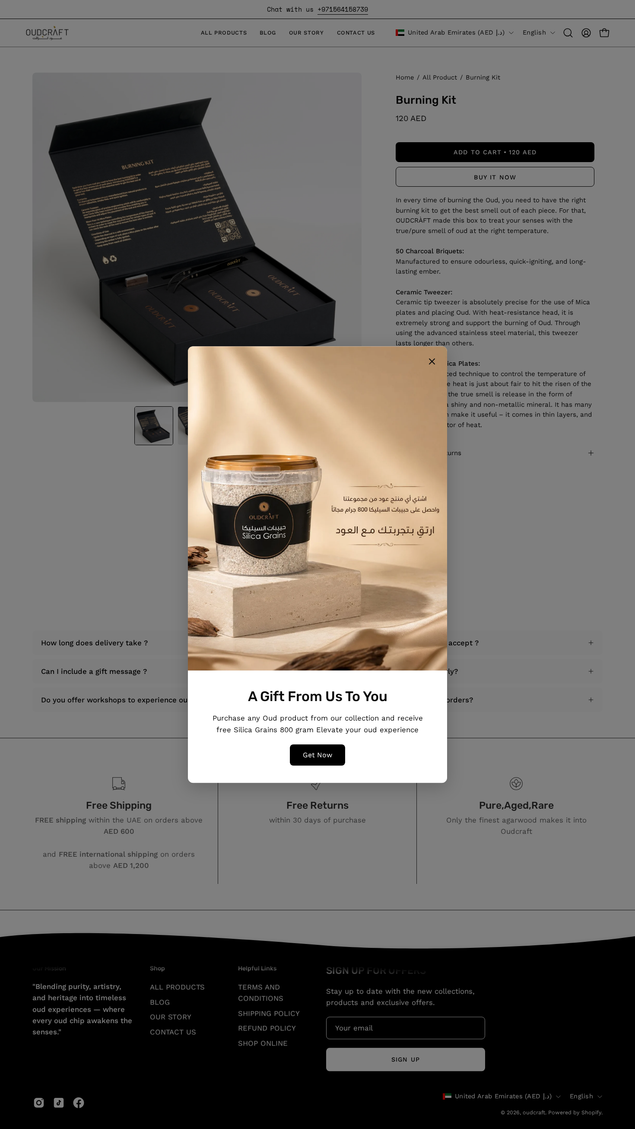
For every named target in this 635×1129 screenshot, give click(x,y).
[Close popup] (432, 363)
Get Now (317, 755)
